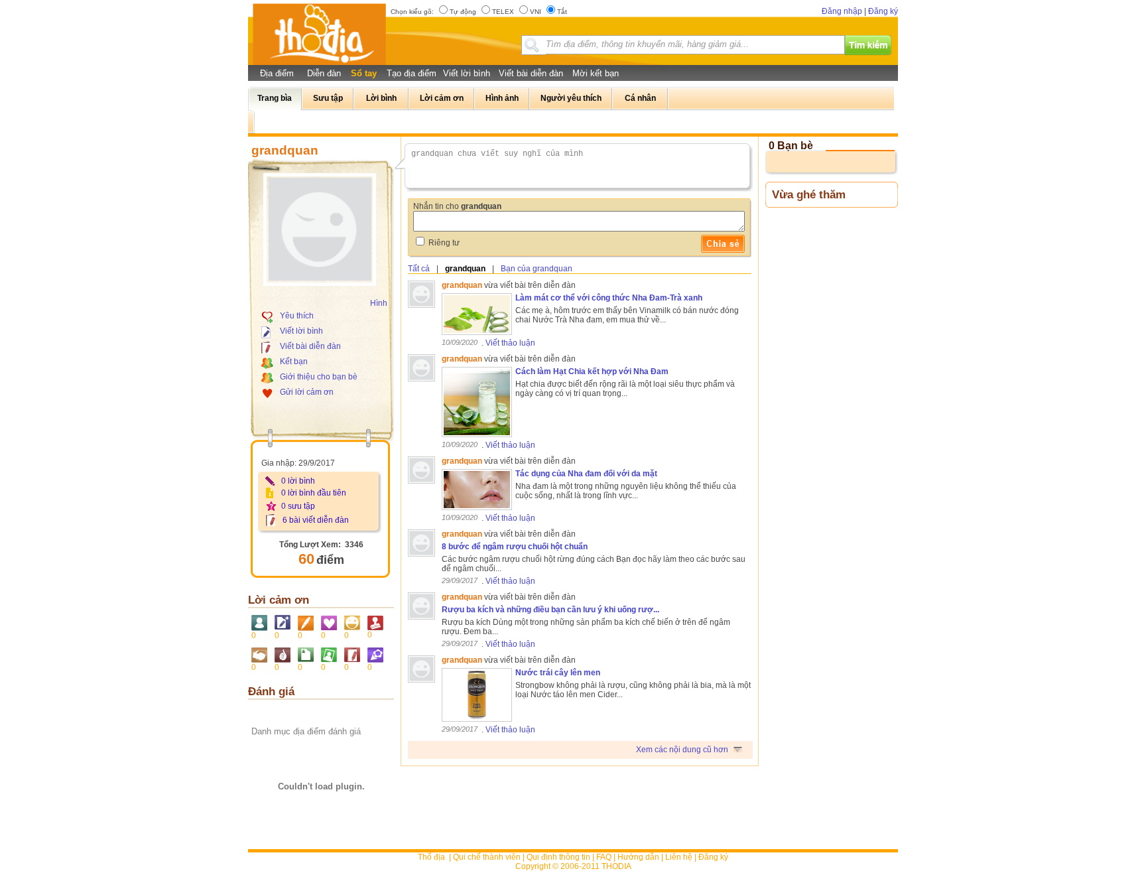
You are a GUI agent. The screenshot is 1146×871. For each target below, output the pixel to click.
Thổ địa (431, 857)
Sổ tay (364, 73)
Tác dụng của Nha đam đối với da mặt (586, 473)
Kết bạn (294, 361)
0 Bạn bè (791, 145)
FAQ (603, 857)
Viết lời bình (466, 73)
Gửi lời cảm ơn (307, 392)
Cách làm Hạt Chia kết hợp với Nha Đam (591, 371)
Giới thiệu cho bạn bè (318, 376)
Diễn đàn (324, 73)
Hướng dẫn (638, 857)
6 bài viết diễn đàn (316, 520)
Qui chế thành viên (487, 857)
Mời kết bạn (595, 73)
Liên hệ (678, 857)
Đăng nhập (842, 11)
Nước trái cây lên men (557, 672)
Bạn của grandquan (536, 268)
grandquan (465, 268)
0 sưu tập (298, 506)
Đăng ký (883, 11)
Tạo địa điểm (411, 73)
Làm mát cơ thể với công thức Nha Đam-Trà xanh (608, 297)
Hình (378, 303)
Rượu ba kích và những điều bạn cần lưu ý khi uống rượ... (550, 609)
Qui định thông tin (558, 857)
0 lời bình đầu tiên (313, 493)
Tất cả (419, 268)
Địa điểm (277, 73)
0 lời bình (298, 481)
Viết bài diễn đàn (531, 73)
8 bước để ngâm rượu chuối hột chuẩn (515, 546)
